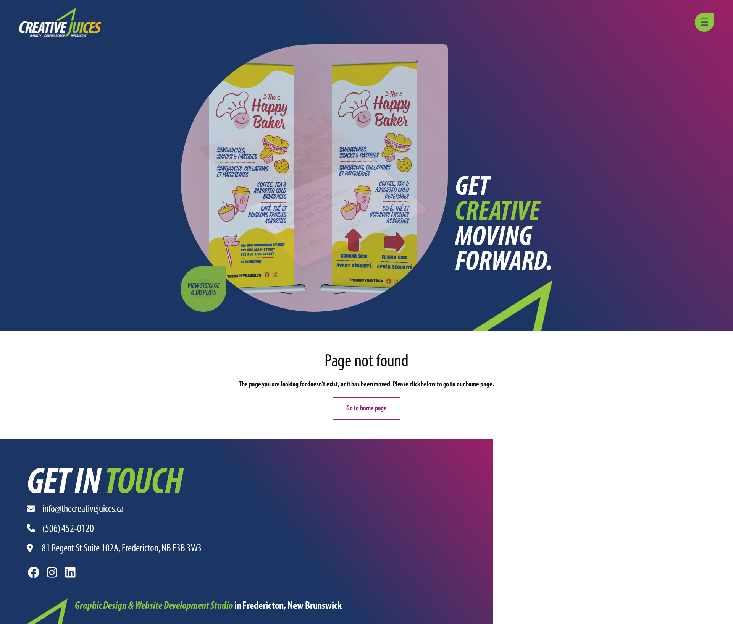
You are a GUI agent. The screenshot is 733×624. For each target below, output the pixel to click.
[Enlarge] (57, 608)
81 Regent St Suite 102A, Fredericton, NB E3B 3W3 (122, 547)
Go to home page (366, 408)
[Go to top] (723, 614)
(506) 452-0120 (68, 528)
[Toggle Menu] (705, 22)
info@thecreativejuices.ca (83, 508)
